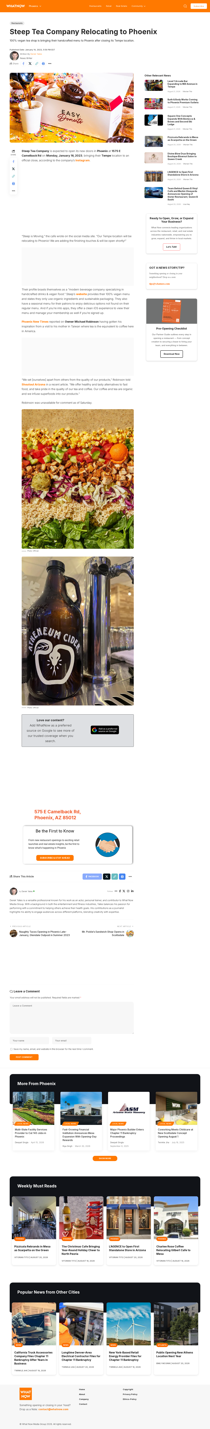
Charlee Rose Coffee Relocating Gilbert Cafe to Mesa (173, 1250)
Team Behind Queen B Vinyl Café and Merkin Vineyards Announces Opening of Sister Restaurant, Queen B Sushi (183, 194)
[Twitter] (123, 891)
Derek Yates (36, 54)
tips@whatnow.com (159, 283)
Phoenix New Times (35, 321)
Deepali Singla (21, 1142)
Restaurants (95, 6)
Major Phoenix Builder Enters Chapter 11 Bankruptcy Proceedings (127, 1133)
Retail (109, 6)
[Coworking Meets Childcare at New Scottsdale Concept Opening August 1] (176, 1108)
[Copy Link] (37, 64)
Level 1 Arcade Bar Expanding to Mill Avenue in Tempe (182, 84)
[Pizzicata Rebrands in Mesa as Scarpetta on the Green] (154, 141)
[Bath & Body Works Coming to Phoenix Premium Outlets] (154, 103)
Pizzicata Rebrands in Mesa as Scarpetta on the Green (183, 138)
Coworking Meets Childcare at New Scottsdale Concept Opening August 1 (175, 1133)
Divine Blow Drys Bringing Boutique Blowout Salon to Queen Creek (182, 156)
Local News (23, 1124)
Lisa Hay (186, 204)
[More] (50, 64)
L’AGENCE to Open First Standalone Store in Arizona (183, 173)
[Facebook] (120, 891)
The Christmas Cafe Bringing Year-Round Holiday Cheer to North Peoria (81, 1250)
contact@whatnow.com (53, 1409)
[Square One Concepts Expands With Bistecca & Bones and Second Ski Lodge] (154, 120)
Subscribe (199, 6)
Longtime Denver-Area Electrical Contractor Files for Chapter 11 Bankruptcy (81, 1356)
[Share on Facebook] (23, 64)
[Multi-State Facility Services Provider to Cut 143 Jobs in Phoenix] (33, 1108)
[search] (185, 6)
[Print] (43, 64)
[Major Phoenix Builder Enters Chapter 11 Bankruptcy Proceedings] (129, 1108)
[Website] (116, 891)
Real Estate (121, 6)
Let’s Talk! (171, 247)
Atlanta (162, 1345)
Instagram (82, 160)
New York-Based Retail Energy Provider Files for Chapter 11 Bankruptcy (125, 1356)
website (81, 294)
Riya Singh (67, 1146)
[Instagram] (128, 891)
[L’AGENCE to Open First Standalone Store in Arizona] (154, 176)
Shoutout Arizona (33, 384)
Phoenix (20, 1239)
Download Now (172, 354)
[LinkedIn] (132, 891)
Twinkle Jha (163, 1142)
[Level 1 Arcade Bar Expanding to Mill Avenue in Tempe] (154, 85)
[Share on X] (30, 64)
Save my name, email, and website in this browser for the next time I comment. (53, 1049)
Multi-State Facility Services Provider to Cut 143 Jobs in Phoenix (31, 1133)
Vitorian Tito (187, 91)
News (18, 1345)
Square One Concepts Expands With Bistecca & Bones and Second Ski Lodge (181, 120)
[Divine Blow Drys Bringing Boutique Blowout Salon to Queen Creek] (154, 157)
